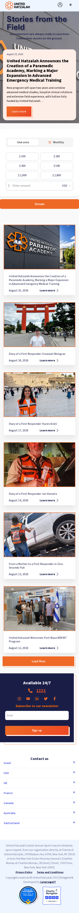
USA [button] (6, 773)
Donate (39, 204)
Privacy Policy (24, 872)
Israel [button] (7, 763)
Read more (15, 111)
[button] (70, 4)
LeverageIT (48, 882)
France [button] (8, 793)
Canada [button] (9, 803)
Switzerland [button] (11, 823)
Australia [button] (9, 813)
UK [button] (5, 783)
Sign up (37, 730)
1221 (41, 690)
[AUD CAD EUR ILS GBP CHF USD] (65, 186)
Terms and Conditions (50, 872)
